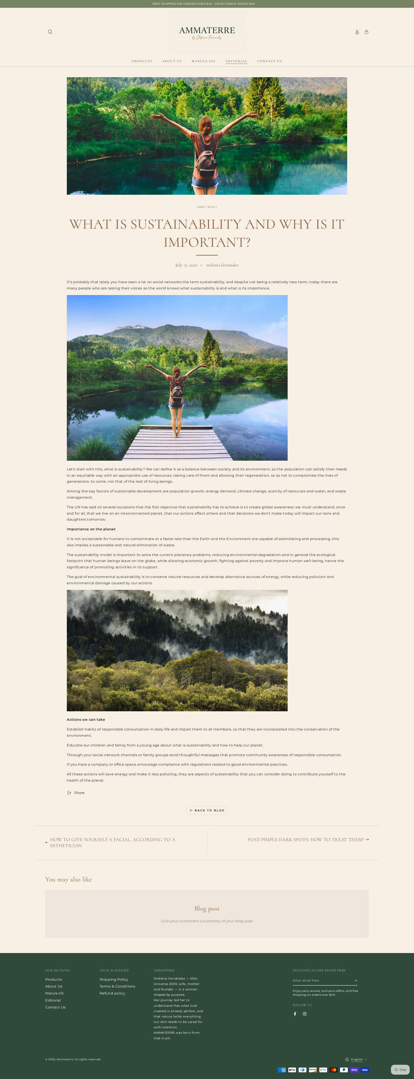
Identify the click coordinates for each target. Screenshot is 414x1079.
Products (53, 979)
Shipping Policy (114, 979)
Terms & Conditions (117, 986)
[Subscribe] (356, 980)
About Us (54, 986)
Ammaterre (65, 1059)
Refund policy (112, 993)
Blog (211, 207)
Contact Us (55, 1007)
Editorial (53, 1000)
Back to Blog (210, 810)
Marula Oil (54, 993)
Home (201, 207)
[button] (50, 32)
